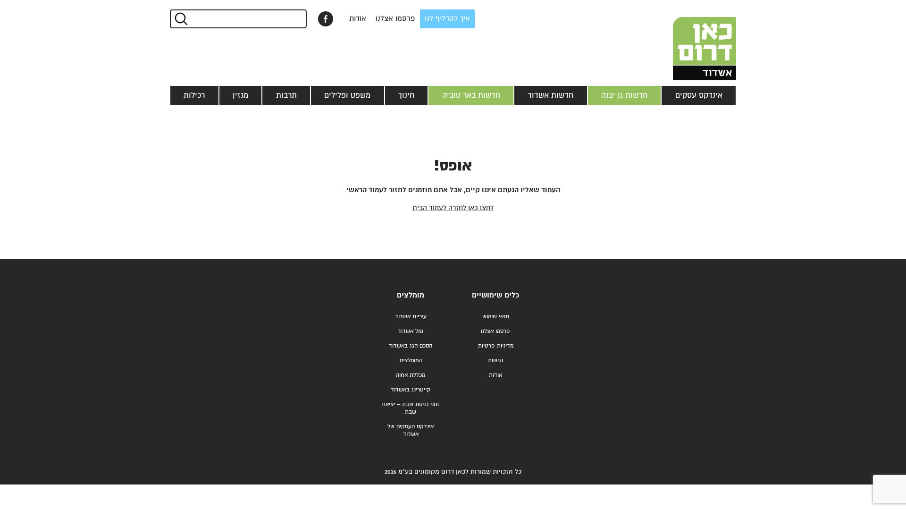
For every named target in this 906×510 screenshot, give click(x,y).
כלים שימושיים (495, 295)
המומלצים (411, 360)
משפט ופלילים (347, 95)
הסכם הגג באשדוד (410, 345)
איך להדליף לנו (447, 19)
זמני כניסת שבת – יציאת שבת (410, 408)
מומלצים (410, 295)
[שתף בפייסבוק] (325, 18)
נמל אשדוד (410, 331)
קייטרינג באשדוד (410, 389)
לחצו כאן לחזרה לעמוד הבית (453, 208)
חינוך (406, 95)
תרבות (286, 95)
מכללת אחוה (410, 375)
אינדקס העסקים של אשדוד (410, 430)
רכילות (194, 95)
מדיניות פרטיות (495, 345)
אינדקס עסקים (698, 95)
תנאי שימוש (495, 316)
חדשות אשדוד (550, 95)
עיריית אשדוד (411, 316)
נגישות (495, 360)
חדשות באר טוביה (471, 95)
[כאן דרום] (689, 40)
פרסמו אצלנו (395, 19)
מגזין (240, 95)
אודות (357, 19)
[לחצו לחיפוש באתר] (180, 18)
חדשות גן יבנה (624, 95)
